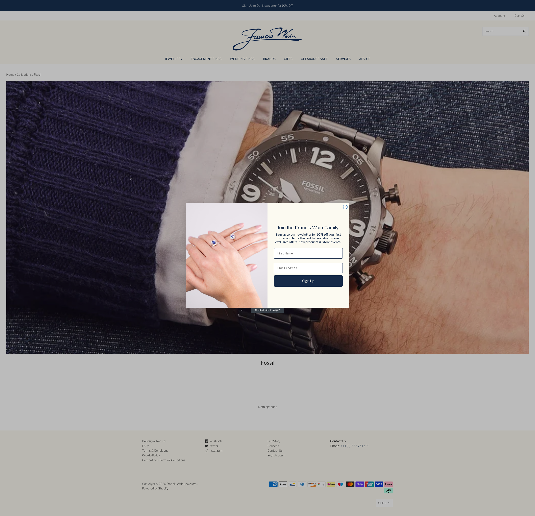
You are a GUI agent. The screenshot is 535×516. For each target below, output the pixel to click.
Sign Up (308, 281)
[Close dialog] (345, 207)
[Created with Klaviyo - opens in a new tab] (267, 310)
